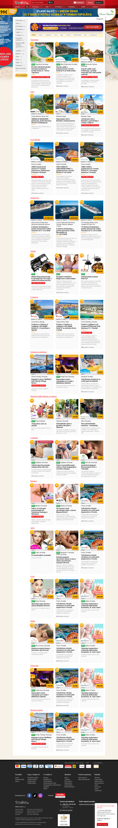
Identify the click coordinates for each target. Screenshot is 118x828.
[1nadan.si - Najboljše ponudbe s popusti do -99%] (21, 2)
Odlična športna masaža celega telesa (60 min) (40, 466)
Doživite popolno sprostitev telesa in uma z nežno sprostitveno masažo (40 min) (66, 560)
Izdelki (85, 7)
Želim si (17, 781)
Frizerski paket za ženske (41, 555)
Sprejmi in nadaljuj (102, 824)
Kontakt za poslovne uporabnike (87, 804)
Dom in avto (98, 786)
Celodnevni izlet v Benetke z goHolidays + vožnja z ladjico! (90, 121)
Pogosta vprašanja (32, 779)
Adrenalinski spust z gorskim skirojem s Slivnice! (64, 425)
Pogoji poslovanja (47, 781)
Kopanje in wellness (20, 39)
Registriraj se (99, 2)
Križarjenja (73, 7)
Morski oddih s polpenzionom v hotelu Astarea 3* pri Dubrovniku (66, 69)
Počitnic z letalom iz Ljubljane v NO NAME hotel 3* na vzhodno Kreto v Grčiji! (66, 327)
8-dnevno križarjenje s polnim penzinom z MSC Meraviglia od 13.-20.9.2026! (65, 231)
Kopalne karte (93, 35)
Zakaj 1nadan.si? (82, 777)
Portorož (68, 35)
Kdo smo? (45, 777)
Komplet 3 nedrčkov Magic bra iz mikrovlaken (66, 278)
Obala (19, 62)
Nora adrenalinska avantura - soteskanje (89, 424)
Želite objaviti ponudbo (84, 779)
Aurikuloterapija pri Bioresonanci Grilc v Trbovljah (89, 467)
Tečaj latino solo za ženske (38, 425)
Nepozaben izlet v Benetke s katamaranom (65, 120)
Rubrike (97, 775)
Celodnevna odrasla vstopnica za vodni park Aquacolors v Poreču (90, 510)
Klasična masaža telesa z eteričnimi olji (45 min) (40, 649)
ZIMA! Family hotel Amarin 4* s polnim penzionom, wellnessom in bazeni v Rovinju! (40, 169)
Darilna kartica (21, 75)
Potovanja (37, 7)
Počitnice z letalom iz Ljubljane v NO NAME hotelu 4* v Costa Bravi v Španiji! (40, 327)
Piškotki (45, 788)
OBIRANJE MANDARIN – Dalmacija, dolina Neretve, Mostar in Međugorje (41, 121)
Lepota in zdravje (99, 781)
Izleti (48, 7)
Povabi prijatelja (68, 785)
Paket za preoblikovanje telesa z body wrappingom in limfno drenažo (66, 467)
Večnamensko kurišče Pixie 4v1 (89, 278)
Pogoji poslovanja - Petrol (49, 783)
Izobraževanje (98, 790)
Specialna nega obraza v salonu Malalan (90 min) (40, 605)
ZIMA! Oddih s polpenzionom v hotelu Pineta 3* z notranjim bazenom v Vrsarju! (90, 169)
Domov (17, 777)
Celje (19, 56)
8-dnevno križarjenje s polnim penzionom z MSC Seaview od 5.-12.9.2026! (41, 229)
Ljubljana (19, 7)
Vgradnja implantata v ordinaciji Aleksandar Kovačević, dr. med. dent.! (91, 605)
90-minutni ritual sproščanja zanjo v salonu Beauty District (66, 510)
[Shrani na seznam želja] (51, 44)
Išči (52, 2)
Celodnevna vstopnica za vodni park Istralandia (90, 380)
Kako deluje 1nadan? (33, 777)
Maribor (20, 54)
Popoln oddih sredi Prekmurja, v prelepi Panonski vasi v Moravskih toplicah (91, 71)
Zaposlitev (67, 779)
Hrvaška (40, 35)
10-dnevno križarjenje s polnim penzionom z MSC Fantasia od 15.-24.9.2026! (91, 229)
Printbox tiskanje (32, 783)
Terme (55, 35)
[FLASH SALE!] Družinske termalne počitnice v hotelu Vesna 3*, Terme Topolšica (40, 69)
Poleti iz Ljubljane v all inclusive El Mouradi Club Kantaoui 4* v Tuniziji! (90, 326)
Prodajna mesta (32, 781)
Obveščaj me (80, 2)
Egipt (61, 35)
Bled (85, 35)
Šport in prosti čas (99, 783)
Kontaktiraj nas (47, 779)
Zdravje (96, 788)
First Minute (60, 7)
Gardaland (48, 35)
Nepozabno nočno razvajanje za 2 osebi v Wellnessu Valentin (64, 381)
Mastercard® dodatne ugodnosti (20, 45)
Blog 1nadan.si (68, 781)
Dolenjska (20, 65)
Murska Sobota (36, 710)
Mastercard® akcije (70, 786)
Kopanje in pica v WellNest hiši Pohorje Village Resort (41, 381)
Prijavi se (90, 2)
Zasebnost (46, 786)
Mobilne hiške (77, 35)
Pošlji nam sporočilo (67, 810)
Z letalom (96, 7)
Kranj (19, 59)
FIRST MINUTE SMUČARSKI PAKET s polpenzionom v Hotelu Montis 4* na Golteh (65, 169)
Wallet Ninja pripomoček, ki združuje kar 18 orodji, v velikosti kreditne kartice (41, 278)
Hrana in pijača (98, 779)
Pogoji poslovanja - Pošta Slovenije (52, 785)
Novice (66, 777)
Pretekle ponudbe (19, 779)
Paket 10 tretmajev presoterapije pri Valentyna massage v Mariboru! (39, 511)
